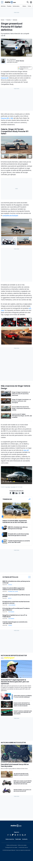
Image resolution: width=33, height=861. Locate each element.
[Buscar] (28, 2)
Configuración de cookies (11, 847)
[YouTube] (20, 835)
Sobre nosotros (10, 839)
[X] (10, 835)
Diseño (10, 625)
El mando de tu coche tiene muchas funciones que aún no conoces (16, 602)
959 (12, 118)
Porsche (8, 19)
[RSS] (22, 835)
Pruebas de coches (13, 591)
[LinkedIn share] (16, 493)
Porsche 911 (4, 78)
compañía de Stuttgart (10, 215)
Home (2, 19)
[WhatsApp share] (19, 493)
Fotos (29, 6)
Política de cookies (22, 845)
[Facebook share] (10, 493)
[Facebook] (8, 835)
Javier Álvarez (19, 61)
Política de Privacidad (12, 845)
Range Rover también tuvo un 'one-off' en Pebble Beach (15, 616)
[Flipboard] (13, 835)
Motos (9, 598)
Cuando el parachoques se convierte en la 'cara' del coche (15, 622)
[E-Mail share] (23, 493)
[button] (3, 156)
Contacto (24, 839)
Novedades (11, 611)
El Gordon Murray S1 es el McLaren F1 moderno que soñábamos (16, 609)
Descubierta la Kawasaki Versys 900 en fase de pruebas (16, 595)
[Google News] (15, 835)
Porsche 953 (5, 118)
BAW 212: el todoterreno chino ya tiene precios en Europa (16, 582)
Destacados (16, 6)
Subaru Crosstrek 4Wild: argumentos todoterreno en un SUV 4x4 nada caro (14, 588)
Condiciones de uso (23, 847)
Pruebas (9, 6)
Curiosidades (12, 605)
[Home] (10, 2)
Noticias (3, 6)
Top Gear (7, 487)
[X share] (13, 493)
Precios (10, 584)
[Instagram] (17, 835)
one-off (26, 450)
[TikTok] (25, 835)
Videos (24, 6)
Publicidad (18, 839)
